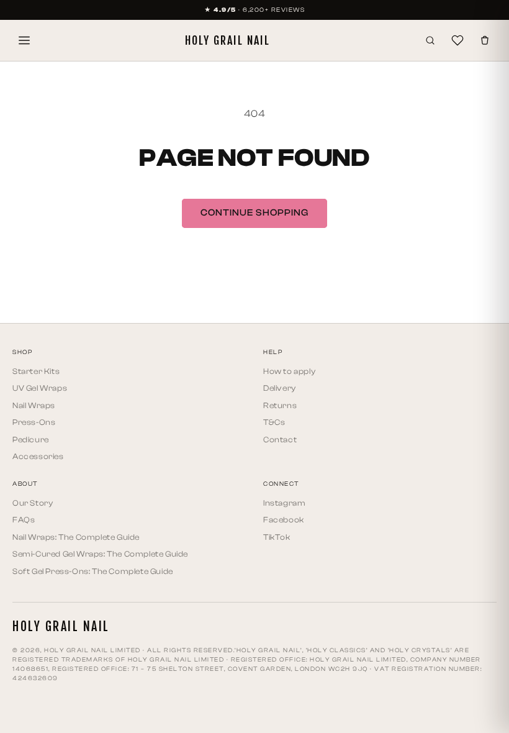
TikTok (277, 537)
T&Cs (274, 422)
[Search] (430, 40)
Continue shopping (254, 212)
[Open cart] (485, 40)
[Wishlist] (457, 40)
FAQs (23, 519)
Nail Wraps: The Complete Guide (76, 537)
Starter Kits (36, 371)
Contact (280, 439)
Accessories (38, 456)
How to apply (289, 371)
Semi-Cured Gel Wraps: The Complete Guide (100, 553)
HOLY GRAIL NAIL (227, 40)
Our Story (32, 503)
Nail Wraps (33, 405)
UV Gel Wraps (39, 388)
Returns (280, 405)
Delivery (279, 388)
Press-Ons (33, 422)
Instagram (284, 503)
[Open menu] (24, 40)
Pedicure (30, 439)
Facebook (283, 519)
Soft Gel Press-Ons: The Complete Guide (92, 571)
